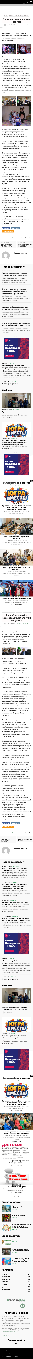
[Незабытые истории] (6, 1218)
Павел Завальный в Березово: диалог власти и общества (6, 245)
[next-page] (18, 608)
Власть (6, 15)
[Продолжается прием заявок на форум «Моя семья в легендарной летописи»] (6, 1227)
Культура (4, 363)
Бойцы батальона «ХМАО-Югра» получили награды (20, 1249)
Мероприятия (18, 15)
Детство (11, 15)
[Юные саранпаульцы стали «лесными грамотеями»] (16, 557)
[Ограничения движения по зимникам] (6, 1208)
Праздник (26, 15)
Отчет (8, 1335)
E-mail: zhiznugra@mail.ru (10, 1331)
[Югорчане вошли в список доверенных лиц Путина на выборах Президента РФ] (6, 1261)
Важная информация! (19, 1240)
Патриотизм (5, 305)
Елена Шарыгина (16, 546)
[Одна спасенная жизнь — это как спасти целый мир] (16, 400)
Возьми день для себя (10, 384)
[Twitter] (22, 237)
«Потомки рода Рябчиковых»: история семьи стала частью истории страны (16, 368)
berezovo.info (11, 1350)
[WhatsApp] (29, 237)
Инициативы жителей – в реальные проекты (16, 537)
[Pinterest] (25, 237)
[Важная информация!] (6, 1242)
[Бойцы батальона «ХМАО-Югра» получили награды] (6, 1251)
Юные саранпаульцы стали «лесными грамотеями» (16, 568)
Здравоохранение (7, 270)
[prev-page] (14, 608)
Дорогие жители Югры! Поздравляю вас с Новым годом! (25, 245)
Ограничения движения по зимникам (20, 1206)
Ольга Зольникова (16, 515)
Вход (3, 1335)
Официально (6, 381)
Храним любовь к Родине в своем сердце (16, 599)
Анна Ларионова (16, 577)
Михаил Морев (11, 24)
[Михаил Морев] (5, 25)
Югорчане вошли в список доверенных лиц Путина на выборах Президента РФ (21, 1260)
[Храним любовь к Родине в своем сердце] (16, 588)
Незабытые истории (18, 1215)
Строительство (6, 321)
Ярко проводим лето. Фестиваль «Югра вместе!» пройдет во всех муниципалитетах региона (14, 291)
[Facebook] (18, 237)
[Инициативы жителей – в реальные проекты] (16, 526)
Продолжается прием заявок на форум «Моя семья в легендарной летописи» (21, 1226)
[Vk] (16, 1344)
